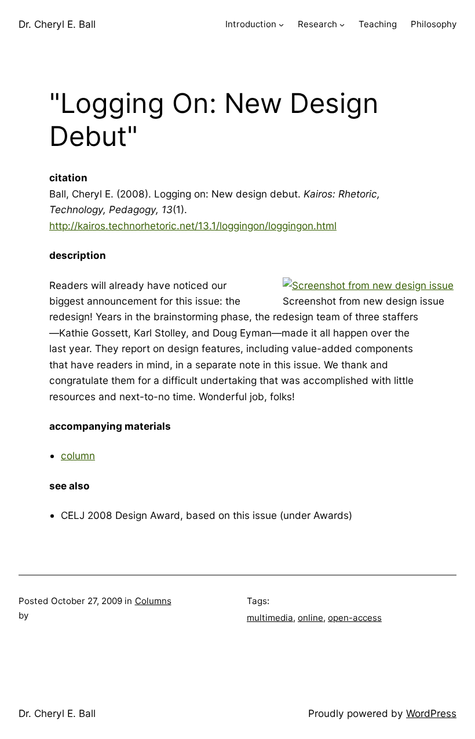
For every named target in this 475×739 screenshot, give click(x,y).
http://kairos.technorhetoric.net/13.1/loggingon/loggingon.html (193, 225)
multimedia (270, 617)
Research (317, 24)
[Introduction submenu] (281, 24)
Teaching (378, 24)
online (310, 617)
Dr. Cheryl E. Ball (57, 24)
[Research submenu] (342, 24)
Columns (153, 600)
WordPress (431, 713)
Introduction (250, 24)
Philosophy (433, 24)
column (78, 455)
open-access (355, 617)
